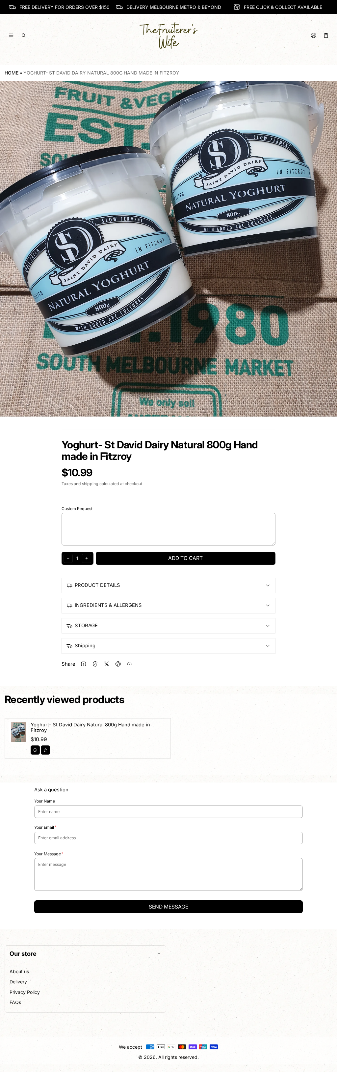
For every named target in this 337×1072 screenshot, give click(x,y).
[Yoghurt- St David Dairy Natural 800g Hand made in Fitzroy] (87, 738)
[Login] (313, 35)
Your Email (44, 827)
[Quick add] (45, 750)
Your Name (44, 801)
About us (19, 971)
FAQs (15, 1002)
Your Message (47, 853)
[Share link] (129, 664)
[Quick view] (35, 750)
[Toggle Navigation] (11, 35)
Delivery (18, 981)
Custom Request (77, 508)
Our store (23, 953)
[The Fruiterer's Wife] (168, 35)
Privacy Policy (25, 992)
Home (11, 72)
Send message (168, 907)
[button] (23, 35)
